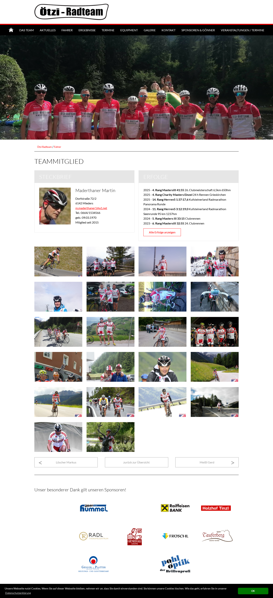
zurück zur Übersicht (136, 462)
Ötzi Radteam (44, 146)
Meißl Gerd (207, 462)
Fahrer (67, 30)
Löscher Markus (66, 462)
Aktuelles (48, 30)
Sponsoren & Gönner (198, 30)
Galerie (150, 30)
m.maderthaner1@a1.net (91, 208)
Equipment (129, 30)
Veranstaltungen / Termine (242, 30)
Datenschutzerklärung (18, 592)
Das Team (26, 30)
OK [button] (253, 591)
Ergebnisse (87, 30)
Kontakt (169, 30)
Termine (108, 30)
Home (11, 30)
